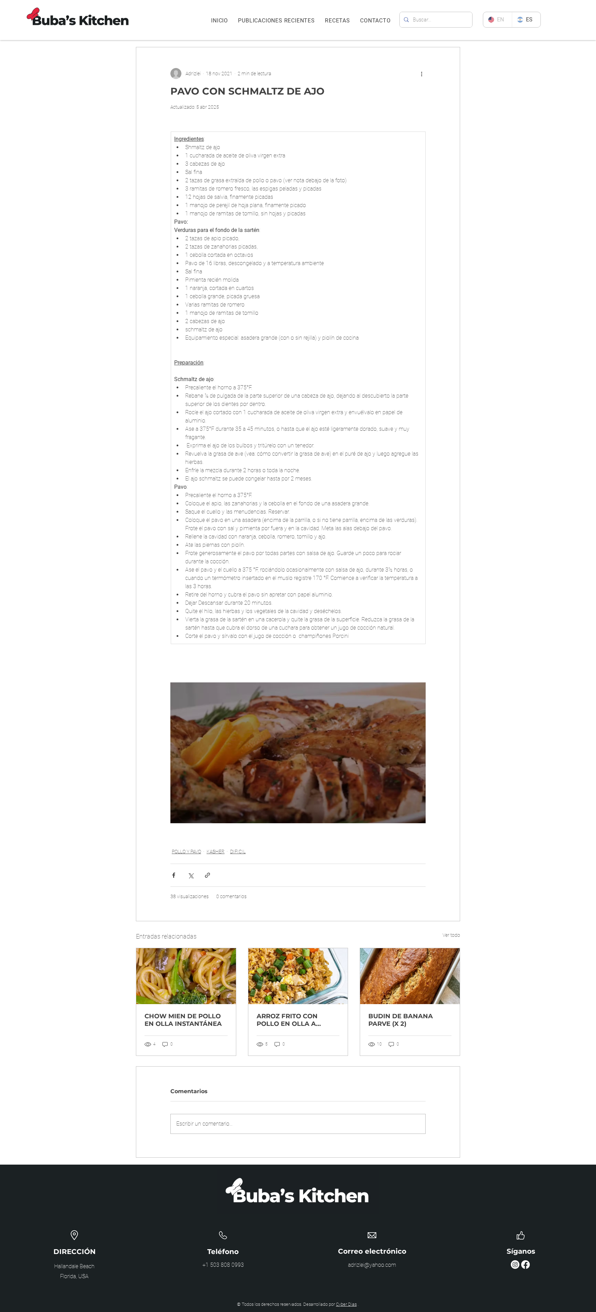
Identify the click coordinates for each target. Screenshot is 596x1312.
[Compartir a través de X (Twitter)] (190, 875)
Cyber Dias (346, 1304)
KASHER (216, 851)
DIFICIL (238, 851)
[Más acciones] (421, 73)
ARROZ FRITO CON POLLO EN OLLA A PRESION (287, 1020)
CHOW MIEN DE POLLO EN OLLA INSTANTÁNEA (183, 1020)
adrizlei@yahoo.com (372, 1265)
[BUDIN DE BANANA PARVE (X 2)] (410, 976)
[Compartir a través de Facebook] (173, 875)
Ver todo (451, 935)
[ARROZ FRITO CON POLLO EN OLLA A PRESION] (298, 976)
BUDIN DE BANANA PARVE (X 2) (400, 1020)
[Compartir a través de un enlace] (207, 875)
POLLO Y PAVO (186, 851)
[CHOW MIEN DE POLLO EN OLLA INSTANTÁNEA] (186, 976)
